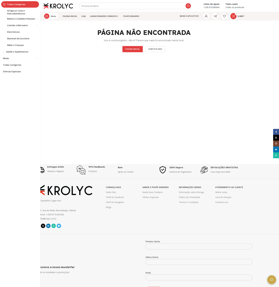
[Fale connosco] (271, 279)
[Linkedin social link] (48, 226)
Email (148, 272)
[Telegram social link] (59, 226)
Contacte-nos (221, 202)
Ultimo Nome (151, 257)
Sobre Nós (111, 192)
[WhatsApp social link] (53, 226)
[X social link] (43, 226)
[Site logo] (58, 5)
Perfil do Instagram (115, 202)
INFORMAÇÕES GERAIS (190, 187)
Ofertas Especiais (150, 197)
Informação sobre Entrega (191, 192)
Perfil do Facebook (115, 197)
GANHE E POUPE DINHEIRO (155, 187)
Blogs (108, 207)
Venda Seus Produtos (152, 192)
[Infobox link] (55, 170)
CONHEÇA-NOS (113, 187)
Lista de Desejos (223, 197)
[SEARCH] (188, 6)
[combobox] (135, 5)
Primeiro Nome (152, 241)
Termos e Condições (189, 202)
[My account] (206, 16)
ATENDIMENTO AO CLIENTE (229, 187)
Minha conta (221, 192)
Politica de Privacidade (189, 197)
